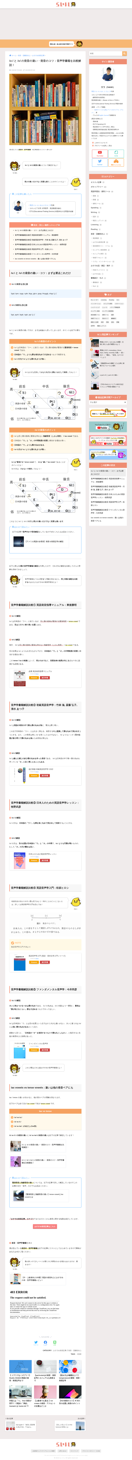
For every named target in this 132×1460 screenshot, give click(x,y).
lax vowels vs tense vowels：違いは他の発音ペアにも (35, 259)
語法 (112, 322)
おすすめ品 (98, 274)
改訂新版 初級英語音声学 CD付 (41, 769)
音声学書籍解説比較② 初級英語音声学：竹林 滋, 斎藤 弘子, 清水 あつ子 (41, 240)
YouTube (100, 156)
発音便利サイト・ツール (102, 246)
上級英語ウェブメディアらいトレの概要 (43, 1451)
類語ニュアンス (99, 220)
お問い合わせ (62, 1451)
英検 (95, 196)
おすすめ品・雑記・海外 (102, 266)
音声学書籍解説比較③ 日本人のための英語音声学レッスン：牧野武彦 (41, 244)
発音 (79, 1354)
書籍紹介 (97, 282)
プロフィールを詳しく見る (103, 145)
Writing (95, 212)
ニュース (104, 307)
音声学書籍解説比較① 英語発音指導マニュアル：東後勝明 (36, 235)
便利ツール (98, 203)
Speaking (96, 208)
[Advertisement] (66, 24)
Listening (96, 225)
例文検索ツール (95, 315)
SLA (95, 286)
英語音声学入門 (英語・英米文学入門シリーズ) (47, 956)
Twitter (100, 165)
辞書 (96, 200)
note (116, 156)
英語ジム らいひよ (116, 165)
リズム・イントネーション (103, 261)
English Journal (104, 115)
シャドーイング (95, 307)
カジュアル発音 (99, 254)
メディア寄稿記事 (115, 307)
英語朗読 (97, 238)
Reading (95, 229)
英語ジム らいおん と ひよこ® (101, 91)
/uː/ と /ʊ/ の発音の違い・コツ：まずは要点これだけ (34, 230)
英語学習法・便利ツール (102, 191)
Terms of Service (82, 1455)
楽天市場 (45, 678)
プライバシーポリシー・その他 (91, 1451)
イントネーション (96, 303)
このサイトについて (100, 143)
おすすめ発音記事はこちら (44, 1226)
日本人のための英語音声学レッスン (43, 854)
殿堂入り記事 (94, 322)
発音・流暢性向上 (74, 1350)
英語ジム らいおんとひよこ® (40, 205)
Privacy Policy (73, 1455)
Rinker (37, 673)
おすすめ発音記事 (59, 1350)
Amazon (34, 678)
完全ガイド (105, 318)
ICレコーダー (94, 300)
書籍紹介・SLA (98, 278)
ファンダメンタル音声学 (38, 1044)
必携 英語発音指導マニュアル (40, 671)
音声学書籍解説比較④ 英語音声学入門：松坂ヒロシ (34, 249)
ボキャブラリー (98, 187)
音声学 (93, 326)
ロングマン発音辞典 (101, 250)
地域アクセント (99, 257)
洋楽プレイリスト (100, 270)
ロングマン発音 (95, 311)
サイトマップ (74, 1451)
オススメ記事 (97, 182)
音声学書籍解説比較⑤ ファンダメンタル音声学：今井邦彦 (36, 254)
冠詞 (95, 216)
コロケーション (119, 303)
